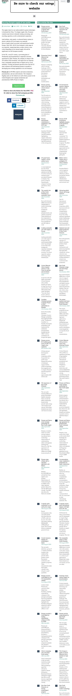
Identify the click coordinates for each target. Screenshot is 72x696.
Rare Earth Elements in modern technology (64, 687)
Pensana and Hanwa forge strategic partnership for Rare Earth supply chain (64, 386)
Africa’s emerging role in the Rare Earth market (46, 652)
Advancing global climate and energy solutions (64, 192)
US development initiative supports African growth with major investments (64, 88)
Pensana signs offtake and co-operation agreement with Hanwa (45, 462)
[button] (34, 16)
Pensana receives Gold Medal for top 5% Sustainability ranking (46, 578)
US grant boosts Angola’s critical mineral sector (45, 159)
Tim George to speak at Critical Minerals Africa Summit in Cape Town (63, 654)
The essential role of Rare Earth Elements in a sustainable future (46, 193)
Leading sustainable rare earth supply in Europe (46, 229)
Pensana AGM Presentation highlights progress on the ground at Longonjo (64, 122)
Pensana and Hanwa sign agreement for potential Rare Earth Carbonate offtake (64, 423)
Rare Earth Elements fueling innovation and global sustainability (63, 29)
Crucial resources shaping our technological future (45, 540)
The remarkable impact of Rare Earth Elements (63, 539)
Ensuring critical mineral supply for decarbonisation (64, 577)
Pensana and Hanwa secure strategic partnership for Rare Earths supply (46, 423)
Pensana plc (20, 95)
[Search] (68, 1)
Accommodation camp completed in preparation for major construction (64, 462)
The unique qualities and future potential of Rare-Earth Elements (64, 302)
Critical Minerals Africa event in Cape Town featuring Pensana (64, 343)
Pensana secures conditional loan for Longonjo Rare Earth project (46, 29)
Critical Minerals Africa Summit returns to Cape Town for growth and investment (45, 269)
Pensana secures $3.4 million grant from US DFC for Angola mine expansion (46, 343)
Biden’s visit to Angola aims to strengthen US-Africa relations (63, 160)
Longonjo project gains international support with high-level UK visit (64, 506)
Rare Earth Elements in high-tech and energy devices (64, 268)
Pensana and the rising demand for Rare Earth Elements (64, 616)
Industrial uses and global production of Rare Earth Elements (64, 230)
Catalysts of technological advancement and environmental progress (63, 59)
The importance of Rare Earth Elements (46, 384)
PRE (31, 26)
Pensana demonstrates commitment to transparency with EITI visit (46, 122)
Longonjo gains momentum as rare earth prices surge (46, 505)
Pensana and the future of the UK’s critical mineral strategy (46, 87)
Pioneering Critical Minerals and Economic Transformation (46, 58)
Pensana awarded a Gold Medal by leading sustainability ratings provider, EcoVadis (46, 617)
